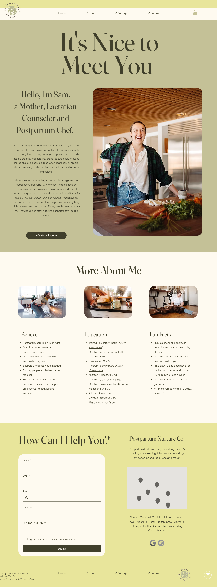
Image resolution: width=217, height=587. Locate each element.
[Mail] (208, 575)
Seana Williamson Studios (24, 579)
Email (26, 475)
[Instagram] (161, 543)
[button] (195, 12)
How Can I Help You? (64, 440)
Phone (27, 491)
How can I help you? (34, 522)
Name (27, 459)
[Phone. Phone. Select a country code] (28, 498)
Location (28, 507)
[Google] (153, 543)
